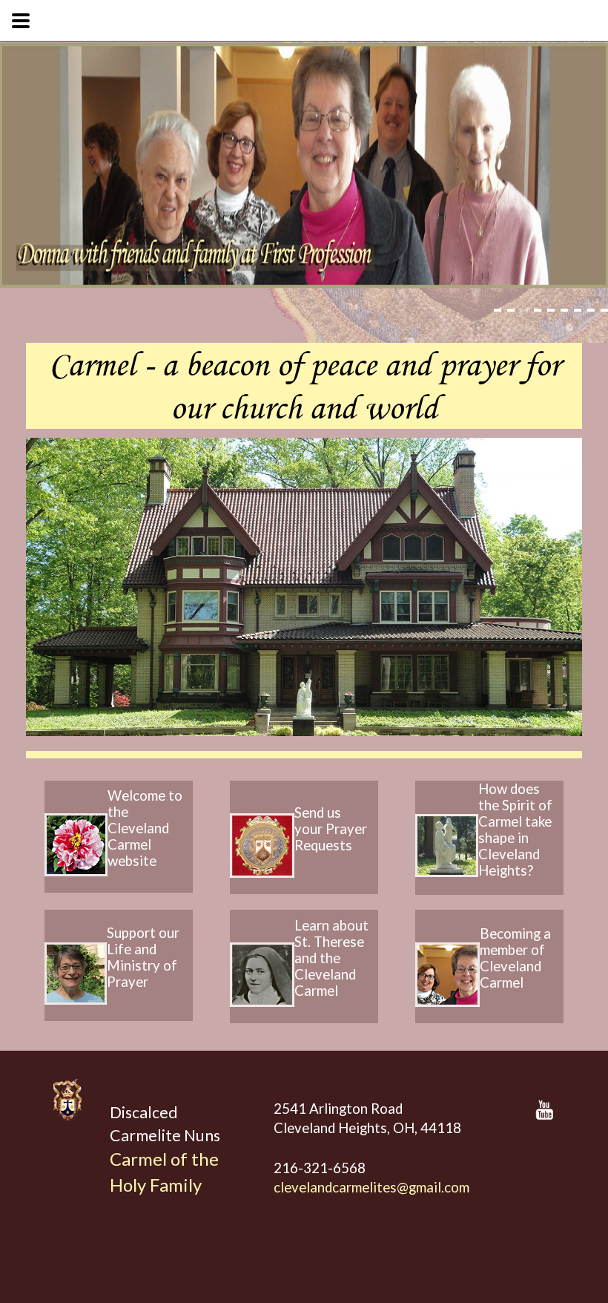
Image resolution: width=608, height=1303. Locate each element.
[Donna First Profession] (304, 165)
